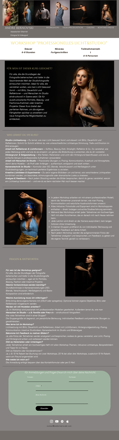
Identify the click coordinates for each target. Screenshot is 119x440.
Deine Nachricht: (41, 395)
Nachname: (72, 377)
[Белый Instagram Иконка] (51, 421)
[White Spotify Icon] (62, 421)
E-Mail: (38, 386)
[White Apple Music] (67, 421)
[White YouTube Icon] (57, 421)
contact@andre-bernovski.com (59, 426)
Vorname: (30, 377)
